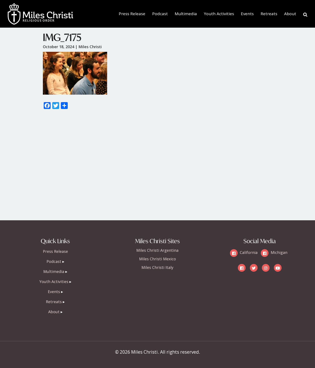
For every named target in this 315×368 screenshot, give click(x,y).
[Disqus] (157, 166)
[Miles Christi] (40, 6)
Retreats (269, 13)
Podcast (160, 13)
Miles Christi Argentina (157, 250)
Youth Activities (219, 13)
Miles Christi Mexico (157, 258)
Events (247, 13)
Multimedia (186, 13)
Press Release (132, 13)
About (290, 13)
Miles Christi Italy (157, 267)
